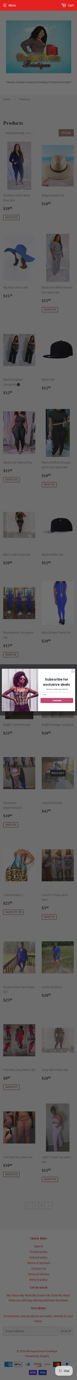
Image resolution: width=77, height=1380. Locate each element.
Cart (70, 5)
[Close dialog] (72, 671)
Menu (12, 5)
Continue (56, 700)
